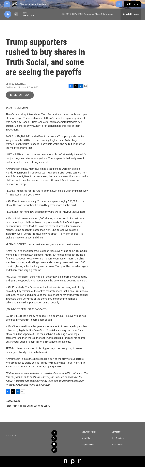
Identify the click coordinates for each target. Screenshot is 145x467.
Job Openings (118, 438)
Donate (133, 4)
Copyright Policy (89, 432)
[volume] (16, 14)
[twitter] (54, 438)
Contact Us (116, 432)
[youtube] (54, 444)
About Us (86, 438)
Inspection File (88, 445)
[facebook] (54, 433)
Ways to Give (117, 445)
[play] (8, 14)
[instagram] (54, 450)
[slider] (20, 14)
